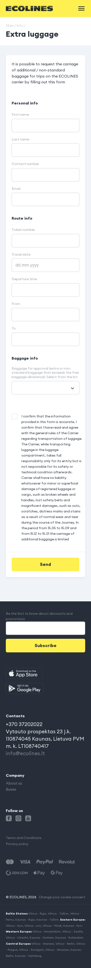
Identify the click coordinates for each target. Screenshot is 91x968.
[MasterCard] (10, 861)
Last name (20, 139)
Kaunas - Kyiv (72, 925)
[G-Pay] (57, 872)
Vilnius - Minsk (52, 925)
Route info (22, 218)
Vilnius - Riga (37, 913)
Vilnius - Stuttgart (31, 949)
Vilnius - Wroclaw (57, 949)
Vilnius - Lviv (33, 925)
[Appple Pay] (39, 872)
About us (14, 783)
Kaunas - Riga (25, 919)
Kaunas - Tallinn (47, 919)
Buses (11, 789)
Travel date (21, 254)
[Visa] (25, 861)
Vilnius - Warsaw (43, 943)
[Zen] (17, 872)
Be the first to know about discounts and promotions (39, 616)
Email (16, 189)
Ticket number (23, 230)
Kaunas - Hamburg (28, 956)
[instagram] (18, 818)
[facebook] (9, 818)
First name (20, 114)
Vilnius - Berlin (65, 943)
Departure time (24, 279)
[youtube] (28, 818)
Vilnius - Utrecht (17, 937)
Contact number (25, 164)
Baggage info (25, 358)
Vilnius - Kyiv (14, 925)
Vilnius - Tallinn (58, 913)
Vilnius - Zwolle (72, 931)
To (14, 328)
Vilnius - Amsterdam (46, 931)
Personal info (25, 103)
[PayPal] (44, 861)
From (16, 304)
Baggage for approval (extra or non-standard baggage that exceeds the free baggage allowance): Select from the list (45, 372)
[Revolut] (67, 861)
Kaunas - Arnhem (42, 937)
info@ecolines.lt (25, 753)
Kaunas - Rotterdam (69, 937)
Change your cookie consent (62, 897)
